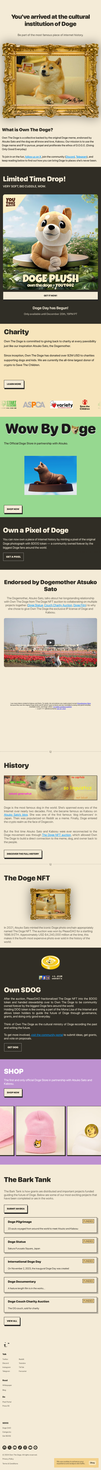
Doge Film (79, 605)
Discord (70, 156)
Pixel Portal (6, 1402)
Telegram (81, 156)
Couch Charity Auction (58, 605)
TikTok (21, 1367)
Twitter (5, 1359)
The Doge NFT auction (56, 835)
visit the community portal (47, 1035)
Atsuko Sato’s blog (16, 814)
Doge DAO (6, 1428)
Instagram (6, 1367)
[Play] (50, 643)
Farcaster (23, 1371)
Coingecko (6, 1432)
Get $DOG (6, 1436)
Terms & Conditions (10, 1463)
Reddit (21, 1359)
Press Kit (5, 1406)
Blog (4, 1390)
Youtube (22, 1363)
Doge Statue (35, 605)
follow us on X (33, 156)
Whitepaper (7, 1385)
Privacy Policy (8, 1459)
